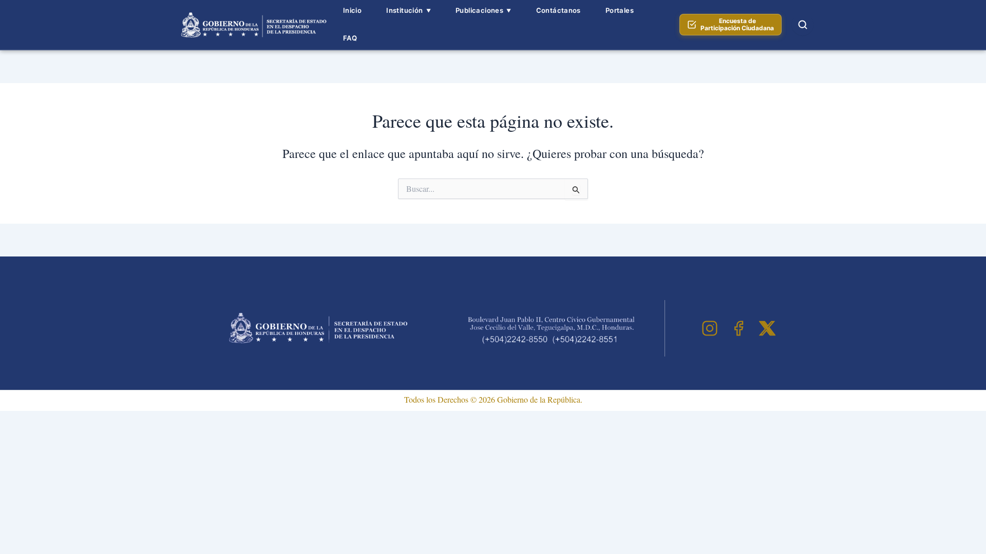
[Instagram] (709, 328)
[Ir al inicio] (252, 24)
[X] (767, 328)
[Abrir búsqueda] (802, 24)
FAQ (350, 38)
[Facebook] (738, 328)
